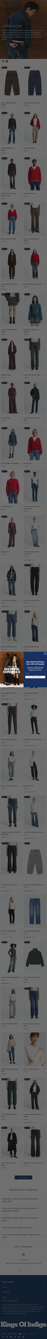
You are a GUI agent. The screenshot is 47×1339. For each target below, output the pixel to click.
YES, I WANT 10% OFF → (35, 676)
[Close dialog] (45, 653)
